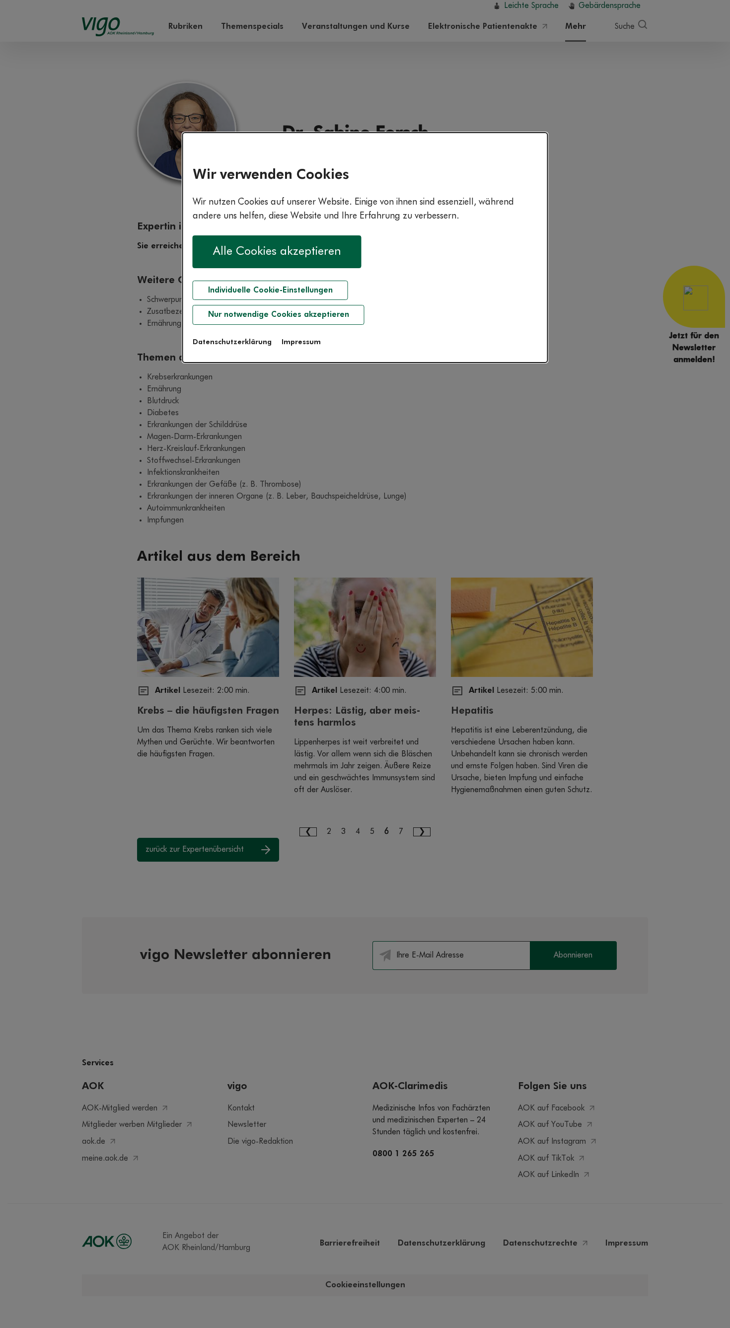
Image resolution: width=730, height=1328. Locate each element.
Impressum (301, 342)
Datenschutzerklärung (232, 342)
